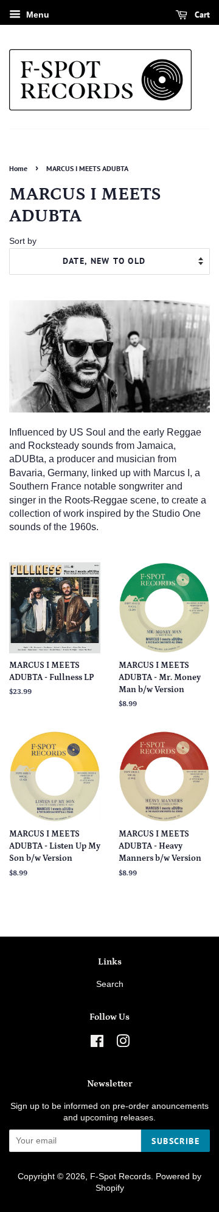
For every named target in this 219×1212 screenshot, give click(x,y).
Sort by (22, 241)
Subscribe (175, 1141)
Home (18, 168)
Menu (36, 14)
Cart (201, 14)
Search (109, 984)
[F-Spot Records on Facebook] (97, 1043)
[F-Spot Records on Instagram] (123, 1043)
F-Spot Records (120, 1176)
